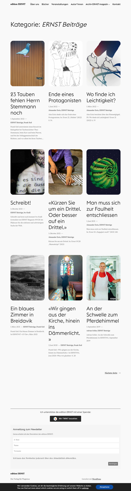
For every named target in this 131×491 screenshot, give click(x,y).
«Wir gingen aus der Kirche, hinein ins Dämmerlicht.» (64, 324)
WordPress (96, 479)
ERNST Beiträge (16, 123)
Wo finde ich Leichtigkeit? (101, 97)
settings (85, 488)
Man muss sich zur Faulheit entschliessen (103, 209)
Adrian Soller (91, 331)
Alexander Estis (54, 110)
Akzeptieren (104, 487)
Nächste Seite (113, 373)
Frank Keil (28, 123)
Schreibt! (20, 203)
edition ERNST (17, 4)
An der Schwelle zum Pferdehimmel (102, 315)
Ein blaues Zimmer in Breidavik (22, 315)
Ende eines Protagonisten (64, 97)
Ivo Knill (27, 213)
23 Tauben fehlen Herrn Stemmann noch (25, 103)
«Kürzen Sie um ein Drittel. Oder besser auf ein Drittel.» (64, 215)
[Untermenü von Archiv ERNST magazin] (109, 4)
